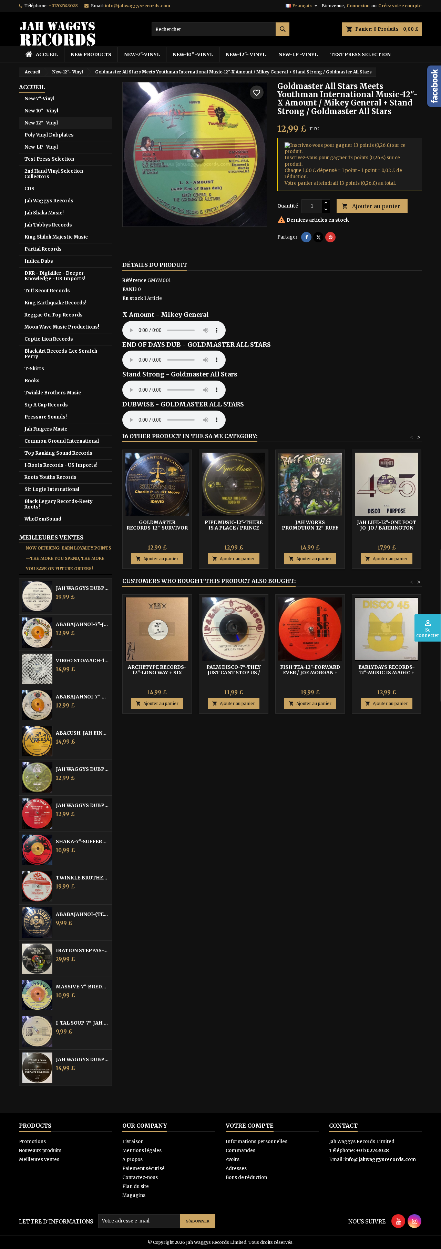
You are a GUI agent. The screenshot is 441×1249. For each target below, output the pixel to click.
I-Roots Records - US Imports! (61, 465)
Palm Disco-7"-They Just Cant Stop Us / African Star (233, 672)
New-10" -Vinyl (193, 54)
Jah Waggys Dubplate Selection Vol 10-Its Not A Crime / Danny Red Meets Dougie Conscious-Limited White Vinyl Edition (82, 1059)
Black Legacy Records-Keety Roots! (58, 504)
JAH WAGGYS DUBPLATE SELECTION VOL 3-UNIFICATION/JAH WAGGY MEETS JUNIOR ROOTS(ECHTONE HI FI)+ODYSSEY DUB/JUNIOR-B (82, 769)
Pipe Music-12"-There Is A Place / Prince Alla (234, 527)
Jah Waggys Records (48, 201)
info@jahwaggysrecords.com (137, 5)
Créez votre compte (399, 5)
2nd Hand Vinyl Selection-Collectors (54, 174)
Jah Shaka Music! (44, 213)
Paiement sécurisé (143, 1168)
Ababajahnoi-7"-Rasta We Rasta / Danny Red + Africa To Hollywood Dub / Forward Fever (82, 696)
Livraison (133, 1142)
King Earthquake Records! (55, 303)
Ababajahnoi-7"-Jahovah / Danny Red (82, 624)
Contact (343, 1125)
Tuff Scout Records (47, 291)
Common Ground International (61, 441)
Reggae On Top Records (53, 315)
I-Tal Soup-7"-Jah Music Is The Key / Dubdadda (82, 1023)
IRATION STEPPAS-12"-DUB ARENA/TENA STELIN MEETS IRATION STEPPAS (82, 950)
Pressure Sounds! (45, 417)
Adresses (236, 1168)
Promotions (32, 1142)
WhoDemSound (42, 519)
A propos (132, 1159)
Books (32, 381)
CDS (29, 189)
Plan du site (135, 1186)
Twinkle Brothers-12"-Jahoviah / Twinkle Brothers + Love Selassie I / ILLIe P (82, 877)
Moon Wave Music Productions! (61, 327)
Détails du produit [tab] (154, 264)
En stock (132, 298)
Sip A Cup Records (46, 405)
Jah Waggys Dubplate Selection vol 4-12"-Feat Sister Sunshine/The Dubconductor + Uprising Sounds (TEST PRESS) (82, 588)
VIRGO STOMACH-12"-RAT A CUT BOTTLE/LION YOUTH (82, 660)
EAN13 (129, 289)
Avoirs (232, 1159)
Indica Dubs (38, 261)
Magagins (133, 1195)
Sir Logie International (51, 489)
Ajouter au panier (371, 206)
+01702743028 (63, 5)
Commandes (240, 1151)
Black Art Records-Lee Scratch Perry (60, 354)
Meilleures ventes (39, 1159)
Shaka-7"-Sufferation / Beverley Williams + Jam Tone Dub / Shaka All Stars (82, 841)
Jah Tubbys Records (48, 225)
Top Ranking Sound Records (58, 453)
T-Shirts (34, 369)
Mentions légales (142, 1151)
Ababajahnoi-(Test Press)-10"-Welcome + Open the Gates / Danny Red (82, 914)
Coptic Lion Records (48, 339)
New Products (91, 54)
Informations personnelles (256, 1142)
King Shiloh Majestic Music (56, 237)
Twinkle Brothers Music (52, 393)
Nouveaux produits (40, 1151)
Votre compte (250, 1125)
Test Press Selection (360, 54)
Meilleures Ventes (51, 537)
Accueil (32, 87)
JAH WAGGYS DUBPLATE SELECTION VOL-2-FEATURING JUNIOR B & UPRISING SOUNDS (82, 805)
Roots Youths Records (50, 477)
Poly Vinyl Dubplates (49, 135)
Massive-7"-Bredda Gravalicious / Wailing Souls (82, 986)
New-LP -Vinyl (298, 54)
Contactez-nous (140, 1177)
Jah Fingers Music (45, 429)
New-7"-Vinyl (142, 54)
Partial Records (43, 249)
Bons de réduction (246, 1177)
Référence (134, 280)
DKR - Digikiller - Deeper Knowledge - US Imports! (54, 276)
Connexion (358, 5)
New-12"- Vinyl (246, 54)
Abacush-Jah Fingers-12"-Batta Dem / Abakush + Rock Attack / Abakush (82, 733)
